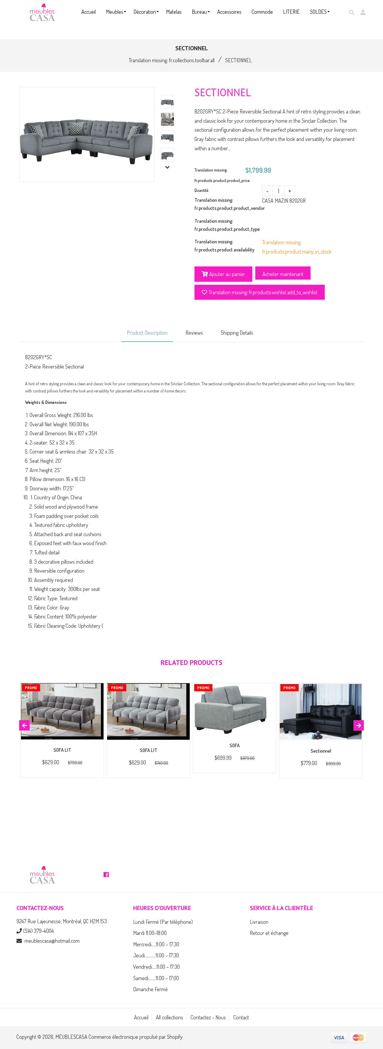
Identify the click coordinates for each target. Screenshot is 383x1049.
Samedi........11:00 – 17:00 (156, 978)
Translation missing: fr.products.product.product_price (219, 175)
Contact (241, 1017)
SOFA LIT (62, 750)
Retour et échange (269, 933)
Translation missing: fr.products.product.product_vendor (228, 204)
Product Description (147, 332)
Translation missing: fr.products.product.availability (224, 246)
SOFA (235, 745)
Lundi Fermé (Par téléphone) (163, 921)
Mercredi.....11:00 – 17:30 (156, 944)
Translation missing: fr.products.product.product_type (227, 225)
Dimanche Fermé (150, 989)
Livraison (259, 921)
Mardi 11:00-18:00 (150, 933)
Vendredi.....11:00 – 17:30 (156, 966)
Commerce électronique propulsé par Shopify (136, 1036)
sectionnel (321, 751)
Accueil (141, 1017)
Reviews (194, 332)
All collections (169, 1017)
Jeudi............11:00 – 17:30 (156, 955)
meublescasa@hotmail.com (52, 940)
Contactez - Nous (208, 1017)
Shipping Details (237, 332)
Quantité (201, 190)
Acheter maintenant (282, 274)
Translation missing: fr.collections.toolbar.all (172, 60)
